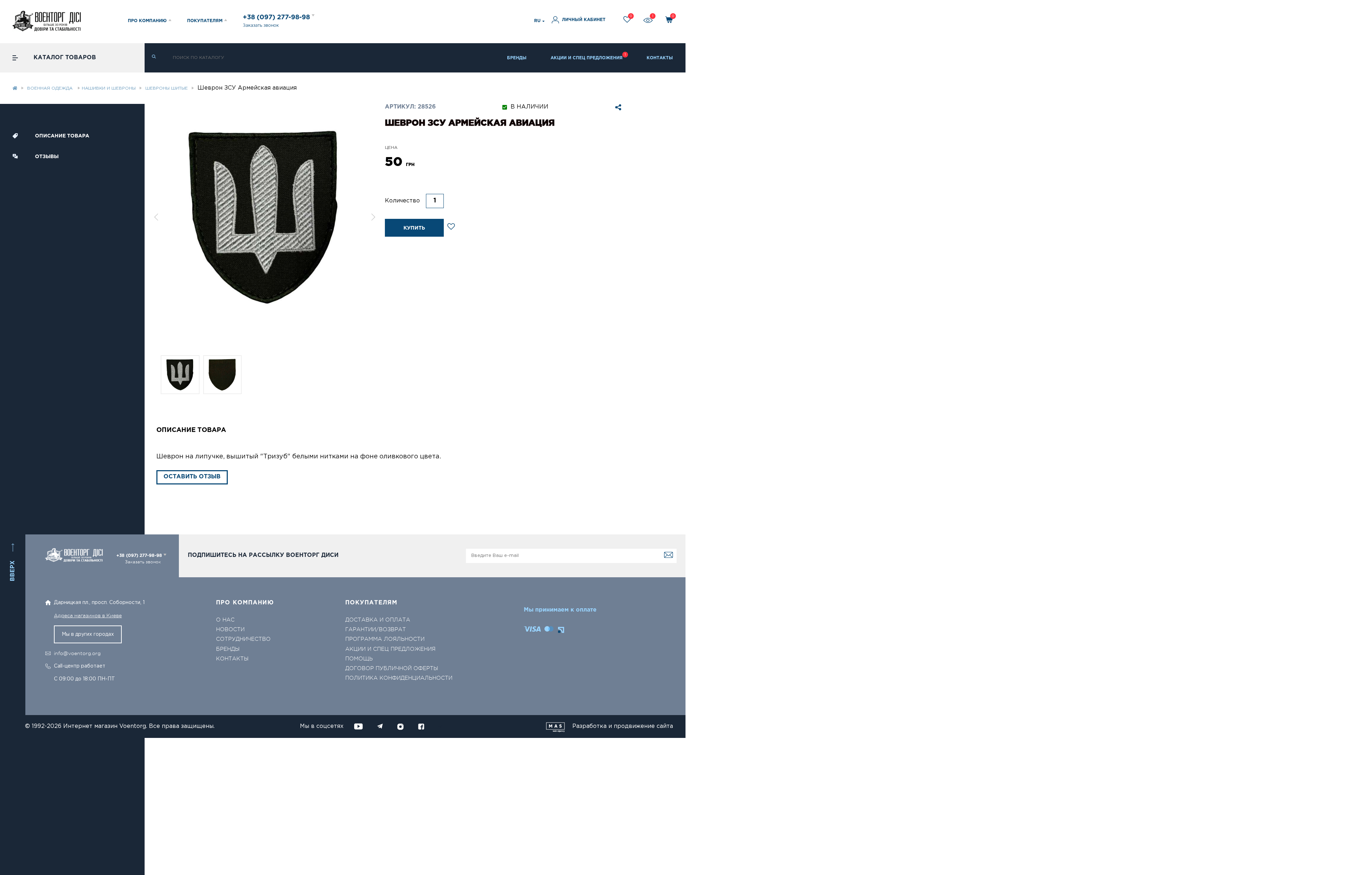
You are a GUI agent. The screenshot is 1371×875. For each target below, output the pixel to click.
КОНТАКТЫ (660, 58)
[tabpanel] (265, 217)
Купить (414, 228)
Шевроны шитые (166, 88)
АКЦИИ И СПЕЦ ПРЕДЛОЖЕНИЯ (587, 58)
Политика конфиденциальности (398, 678)
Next (373, 217)
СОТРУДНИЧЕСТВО (243, 639)
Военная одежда (50, 88)
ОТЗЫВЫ (47, 157)
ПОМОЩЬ (359, 659)
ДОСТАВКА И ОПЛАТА (377, 620)
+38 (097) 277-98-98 (277, 17)
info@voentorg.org (77, 653)
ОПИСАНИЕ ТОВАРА (62, 136)
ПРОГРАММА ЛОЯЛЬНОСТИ (385, 639)
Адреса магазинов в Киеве (88, 615)
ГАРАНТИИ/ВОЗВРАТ (375, 630)
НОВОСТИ (230, 630)
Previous (156, 217)
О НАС (225, 620)
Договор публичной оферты (391, 668)
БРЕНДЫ (517, 58)
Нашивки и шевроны (109, 88)
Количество (402, 200)
